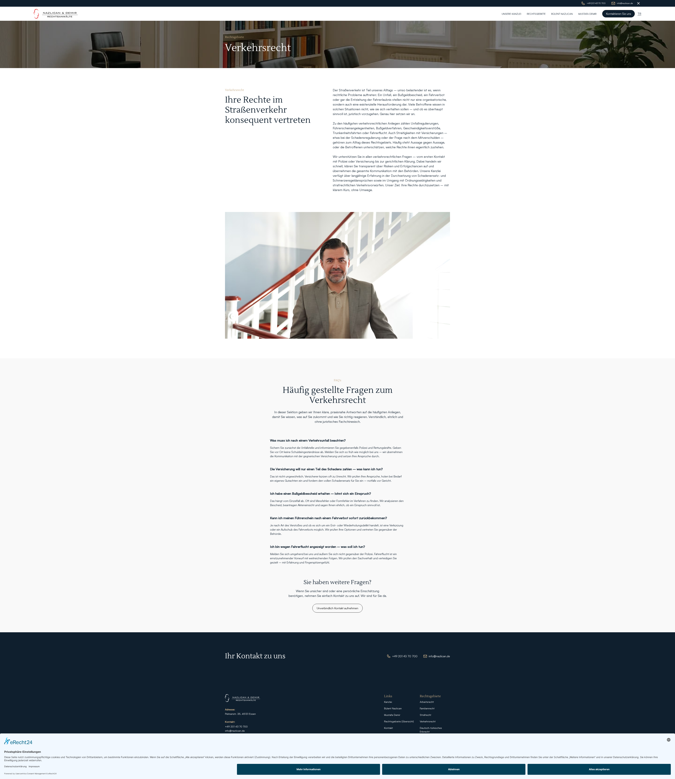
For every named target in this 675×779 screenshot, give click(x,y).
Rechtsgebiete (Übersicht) (399, 721)
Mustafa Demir (587, 13)
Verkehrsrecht (428, 721)
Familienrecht (427, 708)
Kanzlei (388, 701)
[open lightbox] (337, 275)
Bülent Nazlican (562, 13)
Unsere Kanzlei (511, 13)
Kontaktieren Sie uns (618, 13)
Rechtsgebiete (536, 13)
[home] (56, 14)
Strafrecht (425, 714)
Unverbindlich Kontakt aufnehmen (337, 608)
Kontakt (388, 727)
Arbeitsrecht (427, 701)
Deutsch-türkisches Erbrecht (431, 729)
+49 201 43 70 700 (236, 726)
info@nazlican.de (235, 730)
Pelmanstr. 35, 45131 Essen (240, 713)
